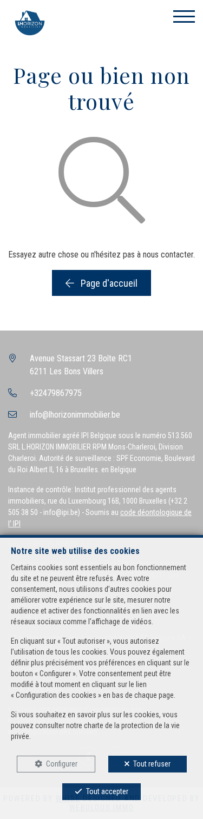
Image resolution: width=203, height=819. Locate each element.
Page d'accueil (107, 283)
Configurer (61, 763)
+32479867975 (56, 393)
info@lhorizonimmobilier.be (75, 415)
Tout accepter (107, 791)
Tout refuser (152, 763)
